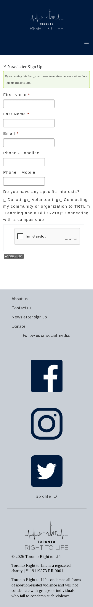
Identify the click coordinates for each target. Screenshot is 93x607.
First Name (16, 95)
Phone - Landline (21, 153)
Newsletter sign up (29, 316)
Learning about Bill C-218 (32, 213)
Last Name (16, 114)
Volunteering (45, 200)
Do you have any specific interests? (41, 191)
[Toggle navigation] (86, 42)
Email (11, 133)
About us (19, 298)
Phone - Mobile (19, 172)
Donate (18, 326)
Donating (17, 200)
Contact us (21, 307)
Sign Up (15, 256)
